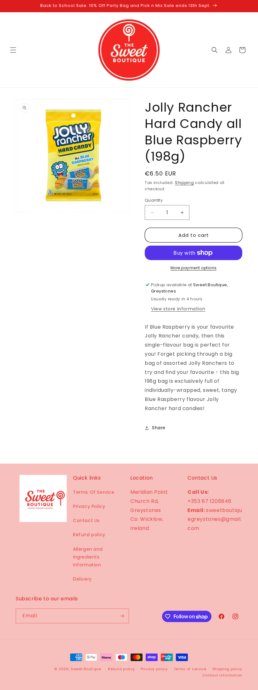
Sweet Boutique (86, 668)
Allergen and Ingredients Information (88, 557)
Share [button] (158, 428)
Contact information (222, 675)
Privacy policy (154, 668)
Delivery (82, 579)
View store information (178, 309)
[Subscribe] (122, 616)
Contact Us (86, 520)
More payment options (194, 267)
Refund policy (89, 534)
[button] (13, 50)
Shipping (184, 182)
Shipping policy (227, 668)
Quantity (154, 200)
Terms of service (190, 668)
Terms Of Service (94, 492)
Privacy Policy (89, 506)
